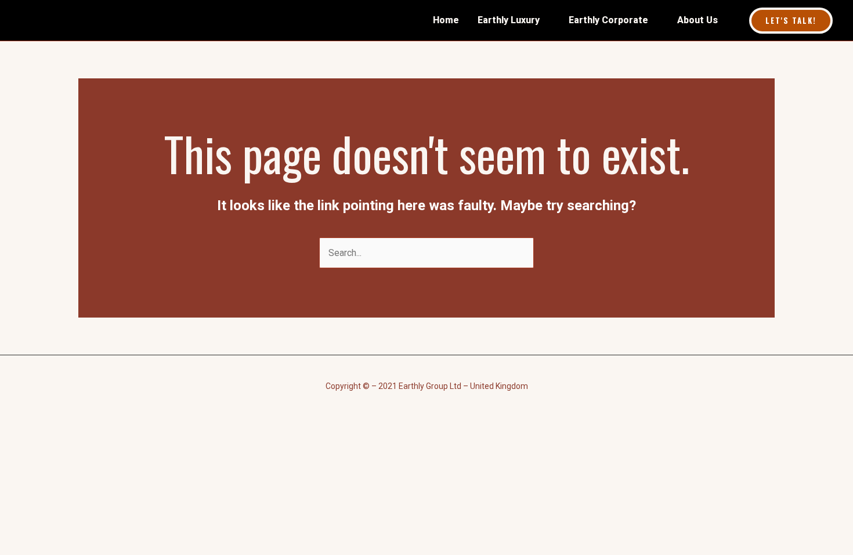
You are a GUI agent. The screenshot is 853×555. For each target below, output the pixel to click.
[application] (545, 20)
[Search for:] (426, 252)
